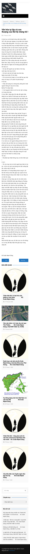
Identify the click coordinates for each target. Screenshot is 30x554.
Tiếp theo (23, 260)
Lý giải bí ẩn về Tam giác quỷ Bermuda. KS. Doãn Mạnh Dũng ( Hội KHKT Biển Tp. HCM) (14, 533)
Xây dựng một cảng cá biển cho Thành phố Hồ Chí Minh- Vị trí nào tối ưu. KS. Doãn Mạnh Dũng (14, 514)
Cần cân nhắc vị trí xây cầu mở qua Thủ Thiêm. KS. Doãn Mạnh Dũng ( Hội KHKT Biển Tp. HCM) (14, 325)
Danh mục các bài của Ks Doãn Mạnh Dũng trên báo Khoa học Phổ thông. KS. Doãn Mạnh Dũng (14, 363)
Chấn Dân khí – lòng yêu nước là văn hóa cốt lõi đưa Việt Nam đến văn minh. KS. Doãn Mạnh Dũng (14, 437)
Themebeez (12, 550)
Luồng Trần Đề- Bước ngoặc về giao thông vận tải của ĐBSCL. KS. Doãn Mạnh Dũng (14, 538)
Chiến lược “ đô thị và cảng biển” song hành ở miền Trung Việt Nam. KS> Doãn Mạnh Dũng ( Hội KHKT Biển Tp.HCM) (14, 521)
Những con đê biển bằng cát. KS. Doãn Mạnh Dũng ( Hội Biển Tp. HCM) (14, 528)
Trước (6, 260)
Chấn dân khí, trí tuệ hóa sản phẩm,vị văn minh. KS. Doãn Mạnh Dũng (13, 297)
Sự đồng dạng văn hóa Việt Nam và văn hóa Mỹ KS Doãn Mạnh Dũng (15, 399)
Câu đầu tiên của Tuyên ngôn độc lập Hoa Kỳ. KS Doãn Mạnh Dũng (14, 475)
